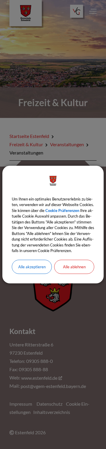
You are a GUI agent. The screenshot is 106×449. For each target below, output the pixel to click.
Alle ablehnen (74, 266)
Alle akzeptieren (32, 266)
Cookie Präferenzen (62, 210)
